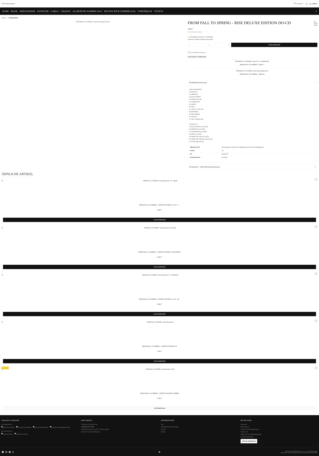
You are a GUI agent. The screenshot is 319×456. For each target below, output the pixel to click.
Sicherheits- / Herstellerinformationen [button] (204, 167)
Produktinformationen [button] (198, 83)
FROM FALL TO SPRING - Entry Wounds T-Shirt (159, 393)
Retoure (163, 429)
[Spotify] (10, 451)
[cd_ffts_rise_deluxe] (93, 22)
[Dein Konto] (307, 3)
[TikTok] (13, 451)
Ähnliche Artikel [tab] (17, 174)
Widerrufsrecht (245, 427)
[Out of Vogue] (159, 451)
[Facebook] (3, 451)
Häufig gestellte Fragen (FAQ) (169, 427)
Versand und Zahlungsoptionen (250, 429)
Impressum (244, 424)
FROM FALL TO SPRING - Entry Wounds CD (159, 346)
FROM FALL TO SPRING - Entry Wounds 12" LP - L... (159, 205)
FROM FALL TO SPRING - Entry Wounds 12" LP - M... (159, 299)
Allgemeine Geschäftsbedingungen (251, 434)
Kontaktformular (95, 432)
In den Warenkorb (274, 45)
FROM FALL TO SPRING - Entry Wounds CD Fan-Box (159, 252)
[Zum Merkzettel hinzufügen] (316, 179)
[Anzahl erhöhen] (229, 45)
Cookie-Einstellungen (247, 437)
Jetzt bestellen (159, 408)
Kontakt (163, 432)
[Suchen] (316, 11)
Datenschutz (244, 432)
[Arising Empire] (315, 23)
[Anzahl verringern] (189, 45)
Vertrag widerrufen (249, 441)
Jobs (162, 424)
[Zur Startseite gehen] (80, 4)
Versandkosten (304, 451)
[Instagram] (6, 451)
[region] (93, 23)
